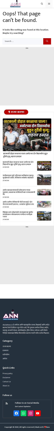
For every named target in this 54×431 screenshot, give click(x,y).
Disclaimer (6, 377)
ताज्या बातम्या (7, 346)
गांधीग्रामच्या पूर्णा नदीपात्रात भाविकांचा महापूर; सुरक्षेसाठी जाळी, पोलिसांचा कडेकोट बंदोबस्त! (18, 176)
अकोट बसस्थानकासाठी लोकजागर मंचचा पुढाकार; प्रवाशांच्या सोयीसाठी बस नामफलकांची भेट (19, 192)
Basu (48, 427)
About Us (6, 385)
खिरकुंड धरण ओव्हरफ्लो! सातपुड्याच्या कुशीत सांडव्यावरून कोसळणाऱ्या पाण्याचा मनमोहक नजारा (18, 214)
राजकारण (5, 350)
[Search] (47, 41)
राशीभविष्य (6, 354)
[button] (41, 4)
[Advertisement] (27, 78)
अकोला (5, 358)
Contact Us (7, 381)
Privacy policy (7, 373)
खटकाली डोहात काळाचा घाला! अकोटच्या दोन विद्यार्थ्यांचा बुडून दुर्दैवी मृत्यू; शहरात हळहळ (25, 155)
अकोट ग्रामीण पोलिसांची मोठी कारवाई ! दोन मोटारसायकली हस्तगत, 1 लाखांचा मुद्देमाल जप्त (18, 203)
